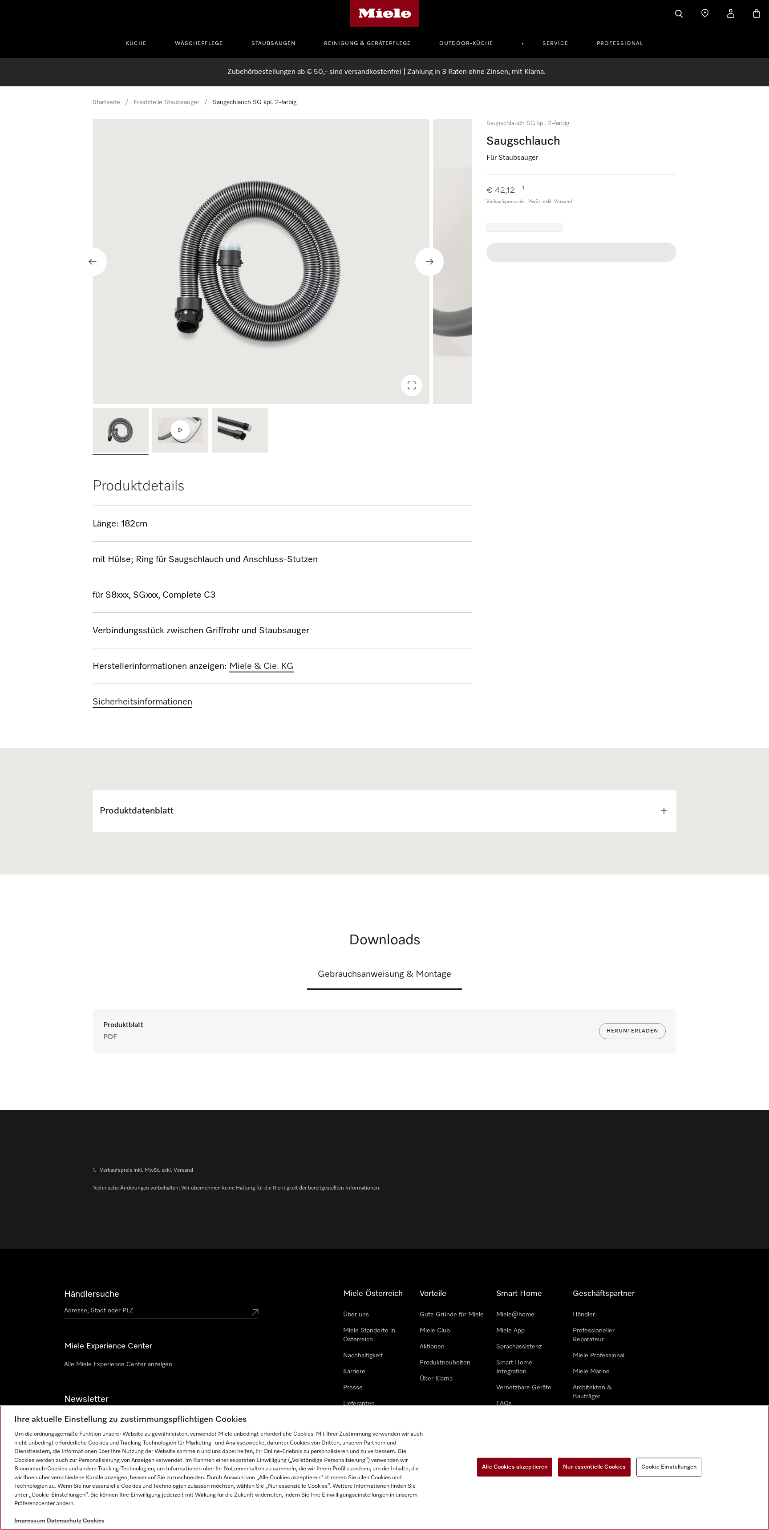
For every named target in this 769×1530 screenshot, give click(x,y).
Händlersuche (91, 1294)
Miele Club (435, 1331)
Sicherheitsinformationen (142, 701)
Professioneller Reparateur (594, 1335)
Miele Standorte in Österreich (369, 1335)
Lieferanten (359, 1403)
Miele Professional (598, 1355)
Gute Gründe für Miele (452, 1314)
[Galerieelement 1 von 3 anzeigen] (121, 431)
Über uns (356, 1314)
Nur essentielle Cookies (594, 1467)
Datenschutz (64, 1521)
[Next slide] (429, 261)
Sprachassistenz (519, 1347)
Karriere (354, 1371)
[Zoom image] (411, 385)
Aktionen (432, 1347)
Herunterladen (632, 1031)
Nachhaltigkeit (363, 1355)
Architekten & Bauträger (592, 1392)
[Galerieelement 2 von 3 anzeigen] (180, 431)
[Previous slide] (92, 261)
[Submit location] (255, 1312)
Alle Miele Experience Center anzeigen (118, 1364)
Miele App (510, 1331)
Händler (584, 1314)
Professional (620, 43)
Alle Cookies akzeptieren (514, 1467)
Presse (353, 1387)
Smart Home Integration (514, 1367)
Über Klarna (436, 1379)
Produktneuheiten (445, 1363)
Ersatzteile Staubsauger (166, 102)
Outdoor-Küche (466, 43)
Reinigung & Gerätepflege (367, 43)
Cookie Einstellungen (668, 1467)
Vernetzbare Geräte (523, 1387)
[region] (282, 261)
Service (555, 43)
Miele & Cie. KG (261, 666)
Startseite (106, 102)
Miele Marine (591, 1371)
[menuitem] (141, 42)
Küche (136, 43)
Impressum (29, 1521)
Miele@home (515, 1314)
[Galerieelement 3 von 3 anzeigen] (240, 431)
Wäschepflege (199, 43)
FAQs (504, 1403)
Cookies (94, 1521)
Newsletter (86, 1399)
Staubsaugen (273, 43)
